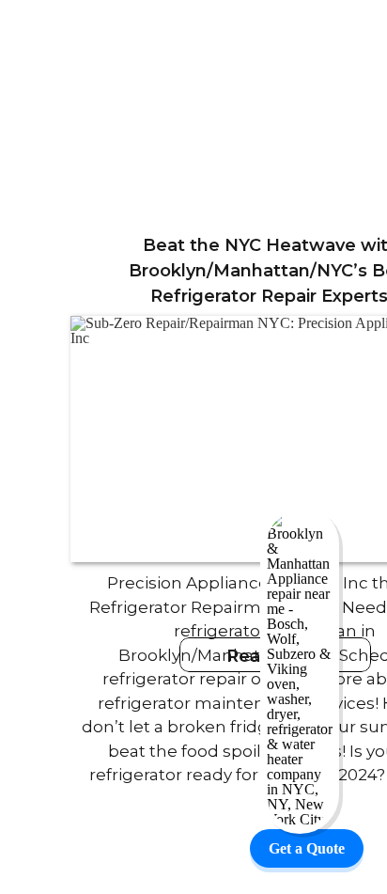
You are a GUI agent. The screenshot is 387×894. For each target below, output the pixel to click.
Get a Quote (307, 848)
